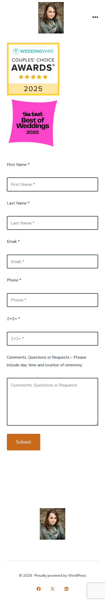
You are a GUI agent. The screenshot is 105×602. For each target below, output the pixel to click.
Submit (23, 441)
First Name (18, 164)
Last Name (18, 203)
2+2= (13, 319)
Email (13, 241)
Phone (14, 280)
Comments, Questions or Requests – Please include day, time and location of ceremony (46, 361)
